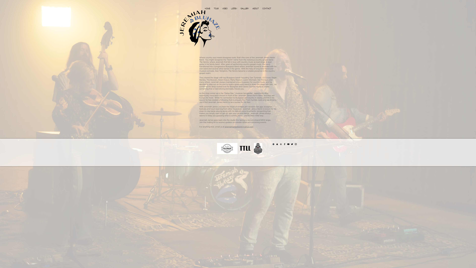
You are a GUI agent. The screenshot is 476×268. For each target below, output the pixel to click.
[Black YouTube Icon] (288, 144)
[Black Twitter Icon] (292, 144)
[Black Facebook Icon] (284, 144)
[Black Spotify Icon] (273, 144)
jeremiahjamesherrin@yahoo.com (239, 127)
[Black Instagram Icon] (296, 144)
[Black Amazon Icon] (281, 144)
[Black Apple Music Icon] (277, 144)
